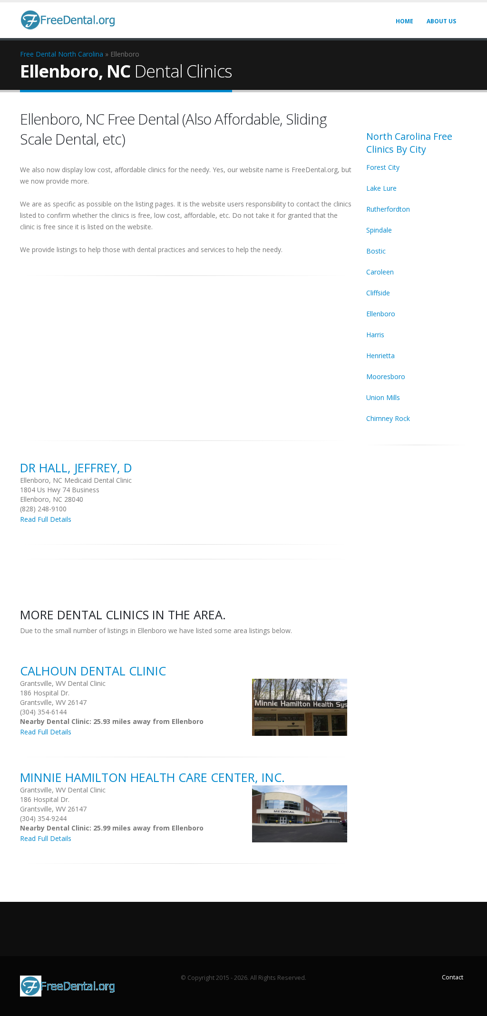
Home (404, 21)
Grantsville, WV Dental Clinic (63, 683)
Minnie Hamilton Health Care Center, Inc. (152, 777)
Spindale (379, 229)
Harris (375, 334)
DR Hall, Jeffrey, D (76, 467)
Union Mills (383, 397)
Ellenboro (380, 313)
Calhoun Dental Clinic (93, 671)
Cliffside (378, 292)
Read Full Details (45, 519)
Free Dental (38, 54)
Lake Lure (381, 188)
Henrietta (380, 355)
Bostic (376, 250)
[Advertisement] (186, 353)
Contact (452, 977)
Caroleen (380, 271)
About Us (441, 21)
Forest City (382, 167)
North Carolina (80, 54)
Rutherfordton (388, 209)
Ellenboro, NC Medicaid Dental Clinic (76, 480)
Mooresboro (385, 376)
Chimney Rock (388, 418)
